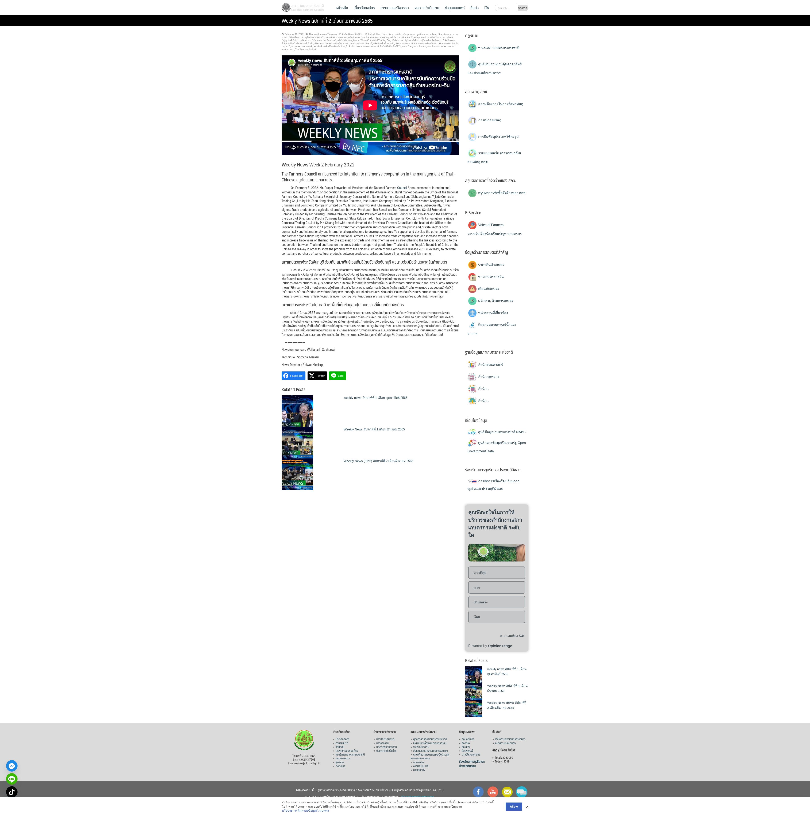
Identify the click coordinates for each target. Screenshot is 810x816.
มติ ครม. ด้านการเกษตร (495, 301)
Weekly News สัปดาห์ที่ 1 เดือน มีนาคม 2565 (374, 429)
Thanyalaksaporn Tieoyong (323, 34)
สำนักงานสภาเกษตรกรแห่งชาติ (364, 46)
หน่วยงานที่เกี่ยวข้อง (492, 313)
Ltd (369, 34)
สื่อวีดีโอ (397, 46)
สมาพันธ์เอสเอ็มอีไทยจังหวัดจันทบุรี (330, 46)
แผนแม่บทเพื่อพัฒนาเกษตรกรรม (429, 742)
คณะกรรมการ (343, 758)
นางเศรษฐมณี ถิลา (388, 37)
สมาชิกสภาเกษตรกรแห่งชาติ (350, 754)
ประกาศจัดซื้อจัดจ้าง (386, 750)
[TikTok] (12, 792)
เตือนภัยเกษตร (488, 289)
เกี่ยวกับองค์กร (364, 7)
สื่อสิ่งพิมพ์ (467, 750)
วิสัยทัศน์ (340, 746)
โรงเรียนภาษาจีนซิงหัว (306, 49)
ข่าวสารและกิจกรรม (395, 7)
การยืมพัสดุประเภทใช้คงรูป (497, 136)
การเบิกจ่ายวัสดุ (489, 120)
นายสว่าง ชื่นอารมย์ (326, 40)
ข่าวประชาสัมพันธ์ (385, 738)
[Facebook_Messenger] (12, 766)
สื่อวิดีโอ (359, 34)
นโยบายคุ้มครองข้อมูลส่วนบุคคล (417, 796)
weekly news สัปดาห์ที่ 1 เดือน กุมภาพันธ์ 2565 (375, 397)
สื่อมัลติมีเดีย (386, 46)
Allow (514, 806)
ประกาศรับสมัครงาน (386, 746)
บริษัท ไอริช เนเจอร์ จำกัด (300, 43)
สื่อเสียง (466, 746)
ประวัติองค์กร (342, 738)
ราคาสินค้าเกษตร (490, 265)
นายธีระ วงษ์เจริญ (430, 37)
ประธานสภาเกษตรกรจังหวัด (328, 43)
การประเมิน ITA (420, 765)
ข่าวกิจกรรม (382, 742)
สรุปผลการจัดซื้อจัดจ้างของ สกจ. (501, 193)
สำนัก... (483, 388)
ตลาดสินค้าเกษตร (334, 37)
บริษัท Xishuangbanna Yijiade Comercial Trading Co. (363, 40)
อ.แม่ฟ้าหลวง (419, 46)
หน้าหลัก (342, 7)
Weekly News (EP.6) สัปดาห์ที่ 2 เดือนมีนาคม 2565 (378, 461)
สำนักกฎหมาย (488, 376)
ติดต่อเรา (340, 765)
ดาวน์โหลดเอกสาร (471, 754)
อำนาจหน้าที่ (342, 742)
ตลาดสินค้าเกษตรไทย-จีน (356, 37)
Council (402, 187)
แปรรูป (290, 49)
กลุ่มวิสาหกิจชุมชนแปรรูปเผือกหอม (411, 34)
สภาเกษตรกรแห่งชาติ (301, 46)
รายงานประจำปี (421, 746)
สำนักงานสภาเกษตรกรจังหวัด (510, 738)
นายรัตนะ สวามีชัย (307, 40)
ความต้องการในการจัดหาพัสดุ (500, 104)
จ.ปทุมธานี (434, 34)
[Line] (12, 779)
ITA (486, 7)
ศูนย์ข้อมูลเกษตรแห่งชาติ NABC (501, 432)
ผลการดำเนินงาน (426, 7)
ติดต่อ (474, 7)
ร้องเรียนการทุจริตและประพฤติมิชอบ (472, 763)
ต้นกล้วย (374, 37)
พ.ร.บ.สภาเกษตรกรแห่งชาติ (498, 48)
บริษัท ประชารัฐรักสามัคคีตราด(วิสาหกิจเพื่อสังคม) (416, 40)
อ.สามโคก (407, 46)
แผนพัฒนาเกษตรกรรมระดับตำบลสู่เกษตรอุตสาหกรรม (429, 756)
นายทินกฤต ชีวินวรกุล (409, 37)
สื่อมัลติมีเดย (348, 34)
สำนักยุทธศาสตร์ (490, 364)
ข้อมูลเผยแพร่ (455, 7)
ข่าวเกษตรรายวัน (490, 277)
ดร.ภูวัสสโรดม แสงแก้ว (313, 37)
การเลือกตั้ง (419, 769)
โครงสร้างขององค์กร (347, 750)
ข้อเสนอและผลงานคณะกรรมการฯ (430, 750)
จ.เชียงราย (446, 34)
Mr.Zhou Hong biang (383, 34)
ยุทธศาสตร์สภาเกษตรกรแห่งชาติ (430, 738)
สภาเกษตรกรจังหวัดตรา (425, 43)
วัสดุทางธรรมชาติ (404, 43)
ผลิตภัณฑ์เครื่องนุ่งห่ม (383, 43)
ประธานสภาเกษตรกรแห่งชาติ (357, 43)
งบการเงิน (418, 762)
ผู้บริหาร (340, 762)
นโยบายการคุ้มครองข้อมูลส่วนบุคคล (305, 810)
